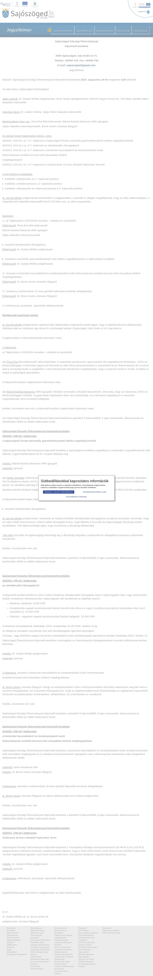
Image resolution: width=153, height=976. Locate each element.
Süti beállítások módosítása (76, 497)
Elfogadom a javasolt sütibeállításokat (58, 492)
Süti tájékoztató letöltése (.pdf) (94, 492)
